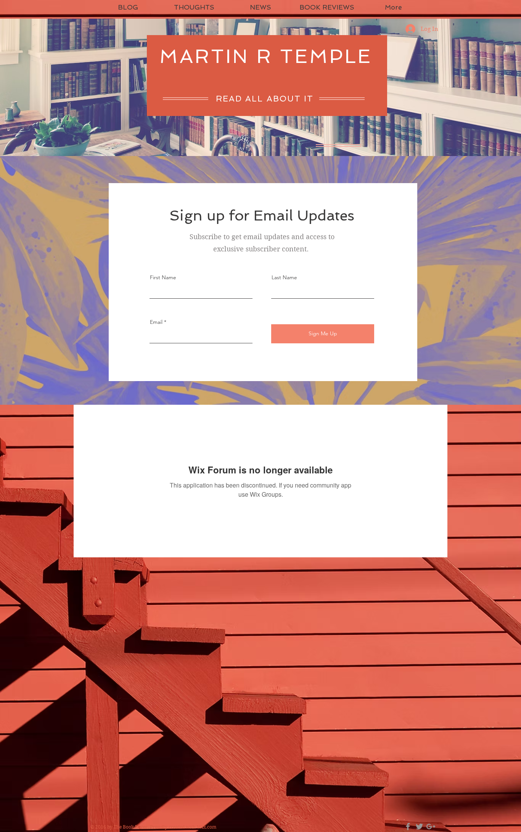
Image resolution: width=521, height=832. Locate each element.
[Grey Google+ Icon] (431, 826)
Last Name (284, 277)
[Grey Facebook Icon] (408, 826)
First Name (163, 277)
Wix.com (206, 827)
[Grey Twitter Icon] (419, 826)
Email (156, 322)
